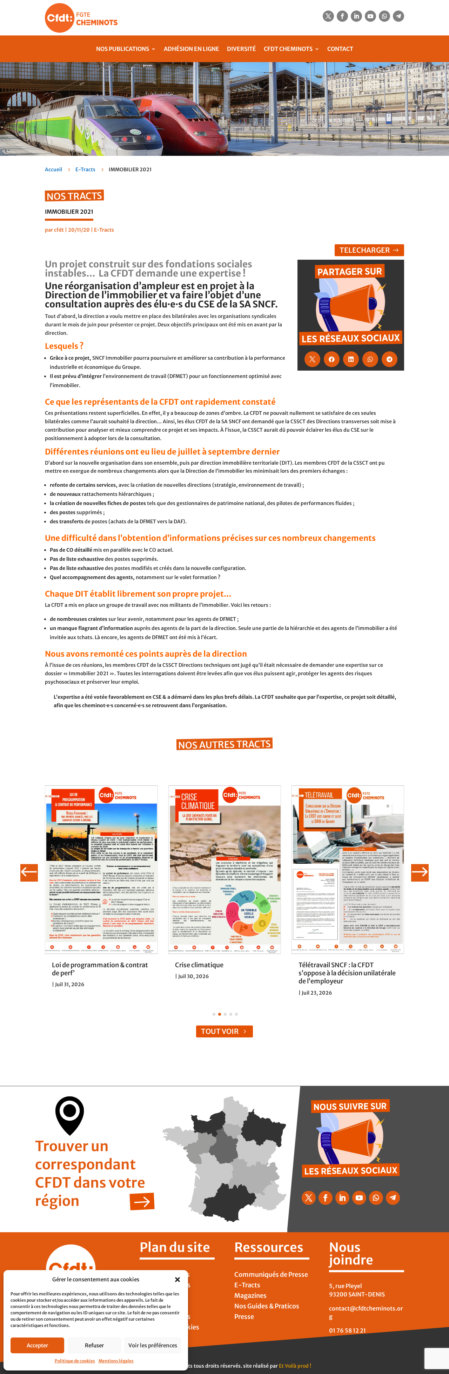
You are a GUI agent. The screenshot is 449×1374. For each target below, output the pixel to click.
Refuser (94, 1345)
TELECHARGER (365, 250)
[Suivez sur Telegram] (398, 16)
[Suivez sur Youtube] (370, 16)
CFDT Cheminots (288, 48)
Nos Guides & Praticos (266, 1307)
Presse (244, 1317)
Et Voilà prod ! (295, 1366)
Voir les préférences (152, 1345)
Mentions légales (116, 1360)
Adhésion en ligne (191, 48)
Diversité (241, 48)
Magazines (250, 1296)
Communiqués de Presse (271, 1275)
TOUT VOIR (220, 1031)
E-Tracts (85, 169)
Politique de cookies (75, 1360)
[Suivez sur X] (328, 16)
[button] (177, 1279)
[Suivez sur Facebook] (342, 16)
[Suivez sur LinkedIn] (356, 16)
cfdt (59, 230)
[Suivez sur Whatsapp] (384, 16)
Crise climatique (199, 965)
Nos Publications (122, 48)
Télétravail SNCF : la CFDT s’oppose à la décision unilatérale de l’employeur (347, 973)
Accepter (37, 1345)
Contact (340, 48)
